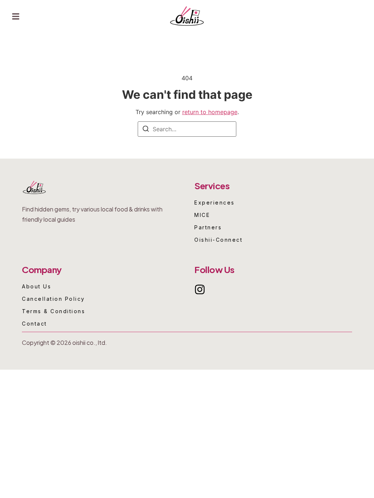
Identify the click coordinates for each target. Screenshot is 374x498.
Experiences (214, 202)
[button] (16, 16)
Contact (34, 323)
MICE (202, 215)
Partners (208, 227)
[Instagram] (199, 289)
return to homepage (209, 112)
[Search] (145, 129)
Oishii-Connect (218, 239)
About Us (36, 286)
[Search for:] (187, 129)
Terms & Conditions (53, 311)
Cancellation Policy (53, 298)
